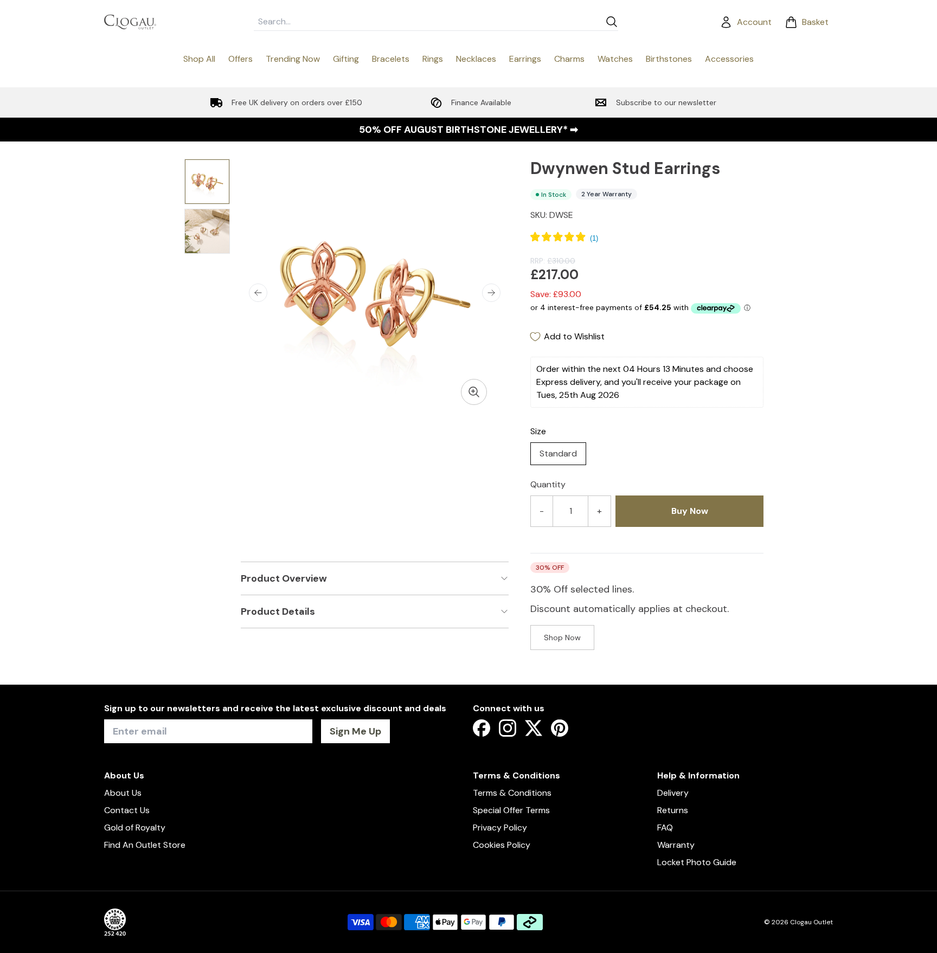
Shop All (199, 59)
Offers (240, 59)
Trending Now (293, 59)
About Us (123, 793)
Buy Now (689, 511)
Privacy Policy (500, 827)
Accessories (729, 59)
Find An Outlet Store (144, 845)
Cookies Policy (501, 845)
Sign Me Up (355, 731)
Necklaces (476, 59)
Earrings (525, 59)
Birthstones (669, 59)
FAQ (665, 827)
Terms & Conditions (512, 793)
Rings (432, 59)
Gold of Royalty (134, 827)
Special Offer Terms (511, 810)
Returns (672, 810)
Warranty (676, 845)
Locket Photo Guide (696, 862)
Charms (569, 59)
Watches (615, 59)
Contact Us (127, 810)
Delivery (673, 793)
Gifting (346, 59)
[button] (258, 293)
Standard (558, 453)
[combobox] (427, 21)
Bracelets (390, 59)
